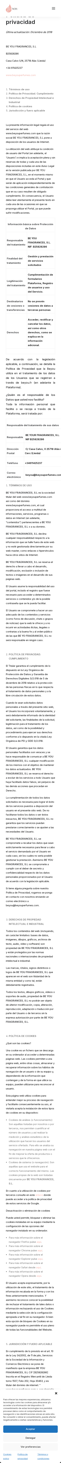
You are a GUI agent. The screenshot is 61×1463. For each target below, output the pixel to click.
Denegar (31, 1437)
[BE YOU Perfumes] (12, 8)
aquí (39, 1241)
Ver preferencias (31, 1446)
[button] (56, 1393)
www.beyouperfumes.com (21, 75)
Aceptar (30, 1428)
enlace (39, 1195)
